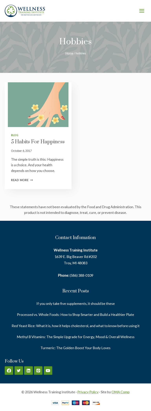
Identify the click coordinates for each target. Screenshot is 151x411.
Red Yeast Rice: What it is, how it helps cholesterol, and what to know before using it (76, 326)
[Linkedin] (28, 370)
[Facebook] (9, 370)
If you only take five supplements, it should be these (75, 303)
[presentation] (38, 104)
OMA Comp (120, 392)
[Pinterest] (38, 370)
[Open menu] (141, 11)
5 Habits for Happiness (38, 142)
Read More (22, 180)
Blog (14, 135)
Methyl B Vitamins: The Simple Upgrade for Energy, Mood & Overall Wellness (75, 337)
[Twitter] (19, 370)
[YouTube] (48, 370)
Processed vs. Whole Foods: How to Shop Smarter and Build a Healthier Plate (75, 314)
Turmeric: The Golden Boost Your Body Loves (75, 348)
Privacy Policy (88, 392)
